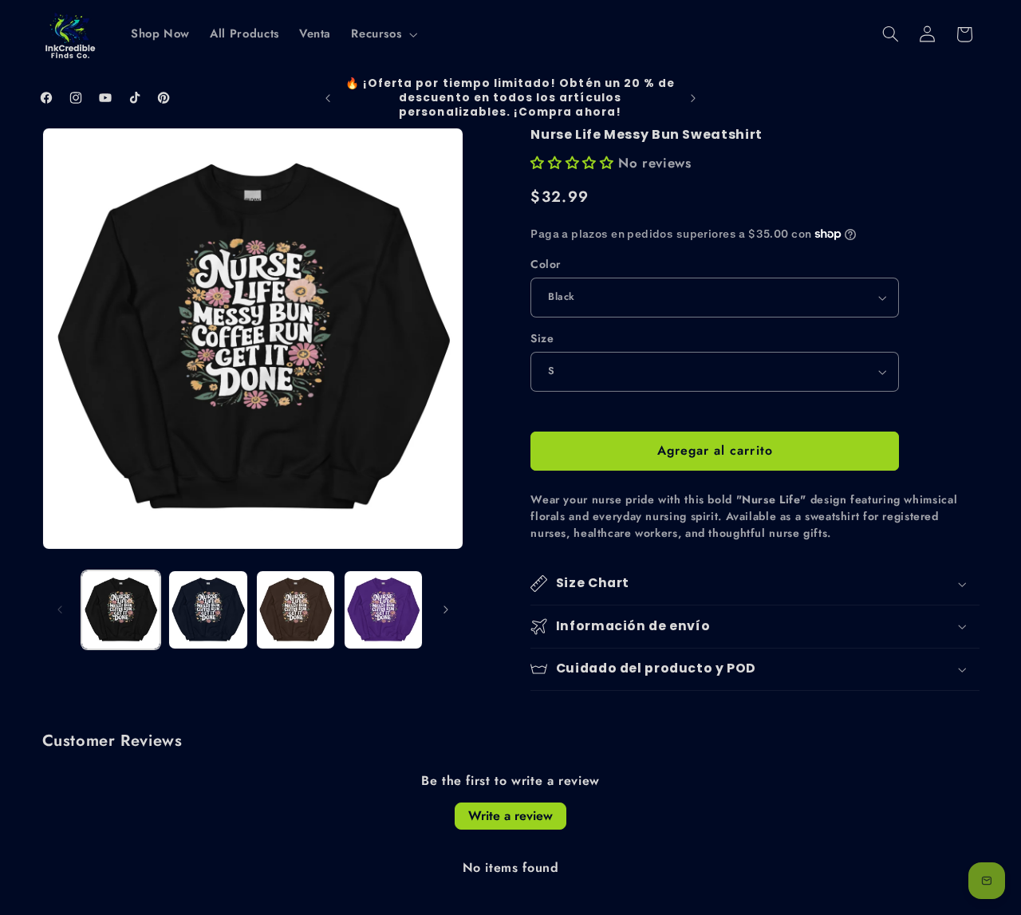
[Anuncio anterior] (327, 98)
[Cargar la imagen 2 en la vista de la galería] (207, 609)
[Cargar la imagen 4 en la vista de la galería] (383, 609)
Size (542, 338)
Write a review (510, 816)
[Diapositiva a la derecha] (445, 610)
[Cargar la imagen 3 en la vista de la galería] (295, 609)
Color (545, 264)
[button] (382, 34)
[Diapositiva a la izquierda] (59, 610)
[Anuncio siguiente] (693, 98)
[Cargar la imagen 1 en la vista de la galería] (120, 609)
